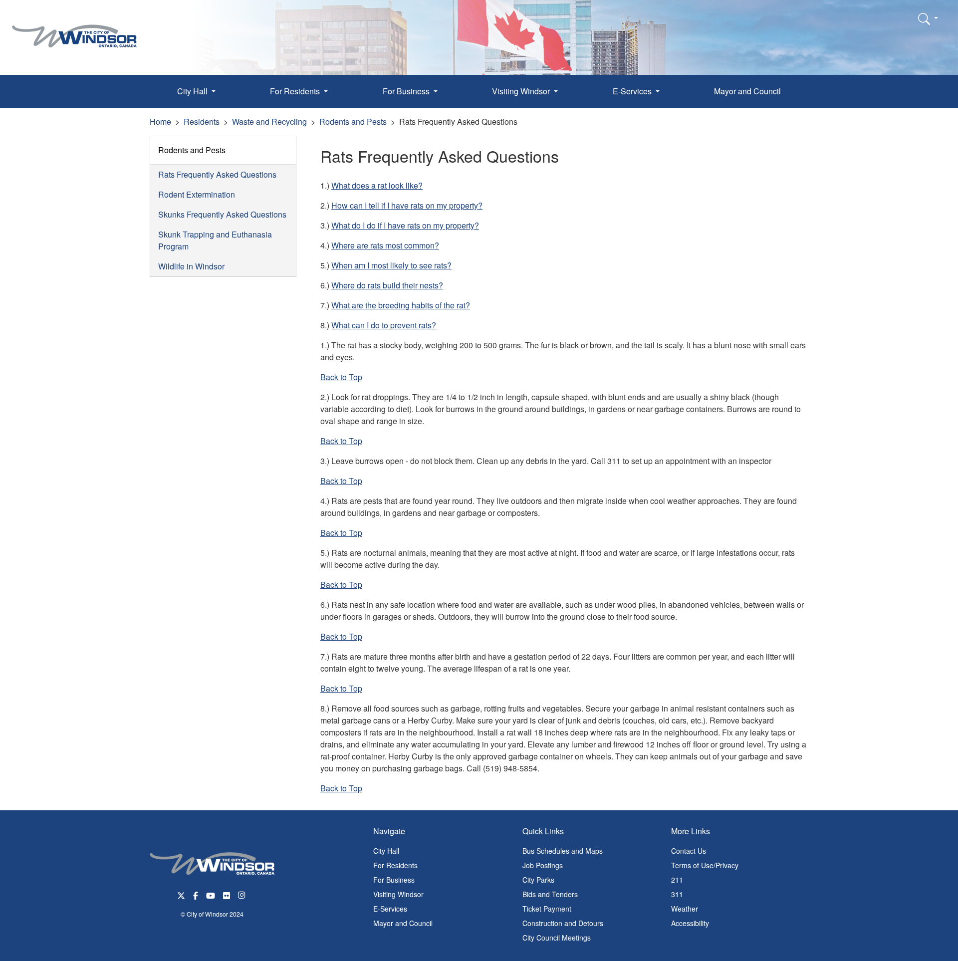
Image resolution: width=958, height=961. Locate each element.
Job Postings (542, 865)
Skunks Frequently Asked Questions (222, 214)
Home (160, 121)
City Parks (538, 880)
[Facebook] (195, 894)
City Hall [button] (193, 91)
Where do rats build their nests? (387, 285)
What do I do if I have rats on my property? (405, 225)
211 (677, 880)
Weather (684, 909)
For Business (394, 880)
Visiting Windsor (398, 894)
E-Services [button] (633, 91)
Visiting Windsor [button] (522, 91)
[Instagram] (242, 894)
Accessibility (690, 923)
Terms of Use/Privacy (704, 865)
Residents (202, 121)
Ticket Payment (546, 909)
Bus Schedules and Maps (562, 851)
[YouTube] (210, 894)
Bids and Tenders (550, 894)
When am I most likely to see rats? (391, 265)
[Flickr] (226, 894)
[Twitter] (181, 894)
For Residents (395, 865)
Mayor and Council (747, 91)
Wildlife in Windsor (191, 266)
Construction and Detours (562, 923)
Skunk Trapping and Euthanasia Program (215, 240)
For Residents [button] (296, 91)
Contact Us (688, 851)
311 (677, 894)
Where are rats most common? (385, 245)
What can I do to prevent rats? (383, 325)
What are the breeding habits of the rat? (400, 305)
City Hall (386, 851)
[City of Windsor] (74, 28)
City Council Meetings (556, 938)
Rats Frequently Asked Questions (217, 174)
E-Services (390, 909)
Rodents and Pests (353, 121)
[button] (928, 18)
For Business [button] (407, 91)
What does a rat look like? (377, 185)
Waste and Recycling (269, 121)
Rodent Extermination (196, 194)
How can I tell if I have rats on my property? (406, 205)
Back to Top (341, 377)
